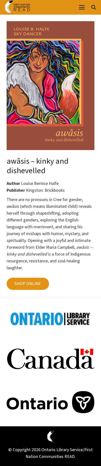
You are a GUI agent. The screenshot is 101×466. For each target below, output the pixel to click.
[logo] (17, 7)
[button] (81, 7)
